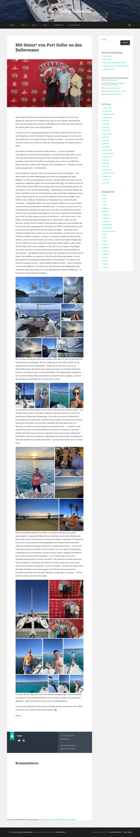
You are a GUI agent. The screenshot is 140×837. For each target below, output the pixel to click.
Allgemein (106, 208)
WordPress (60, 832)
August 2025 (107, 117)
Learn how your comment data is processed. (57, 819)
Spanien (105, 261)
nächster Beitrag (69, 749)
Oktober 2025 (107, 111)
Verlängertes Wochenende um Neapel (116, 66)
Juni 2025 (106, 124)
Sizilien (105, 257)
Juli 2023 (106, 160)
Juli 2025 (106, 121)
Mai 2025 (106, 127)
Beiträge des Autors (19, 740)
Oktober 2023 (107, 150)
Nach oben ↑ (128, 832)
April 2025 (106, 131)
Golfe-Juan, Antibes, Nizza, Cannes (115, 63)
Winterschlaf (107, 56)
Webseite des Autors (24, 740)
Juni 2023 (106, 163)
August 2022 (107, 176)
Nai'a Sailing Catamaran (70, 10)
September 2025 (108, 114)
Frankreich (106, 215)
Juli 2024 (106, 137)
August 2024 (107, 134)
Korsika (105, 244)
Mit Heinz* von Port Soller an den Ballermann (48, 47)
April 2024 (106, 147)
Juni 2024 (106, 140)
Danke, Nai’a (107, 59)
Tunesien (106, 264)
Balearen (106, 212)
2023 (34, 25)
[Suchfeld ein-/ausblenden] (129, 25)
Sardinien (106, 254)
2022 (45, 25)
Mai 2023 (106, 167)
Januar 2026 (107, 108)
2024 (23, 25)
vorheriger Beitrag (69, 745)
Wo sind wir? (75, 25)
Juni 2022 (106, 183)
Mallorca (66, 739)
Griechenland (107, 225)
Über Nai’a (59, 25)
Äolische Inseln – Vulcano (118, 91)
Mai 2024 (106, 144)
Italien (105, 234)
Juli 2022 (106, 180)
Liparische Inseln (108, 69)
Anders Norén (115, 832)
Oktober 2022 (107, 170)
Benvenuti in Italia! (115, 94)
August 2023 (107, 157)
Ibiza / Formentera (109, 231)
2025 (11, 25)
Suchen (103, 39)
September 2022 (108, 173)
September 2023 (108, 153)
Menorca (106, 251)
